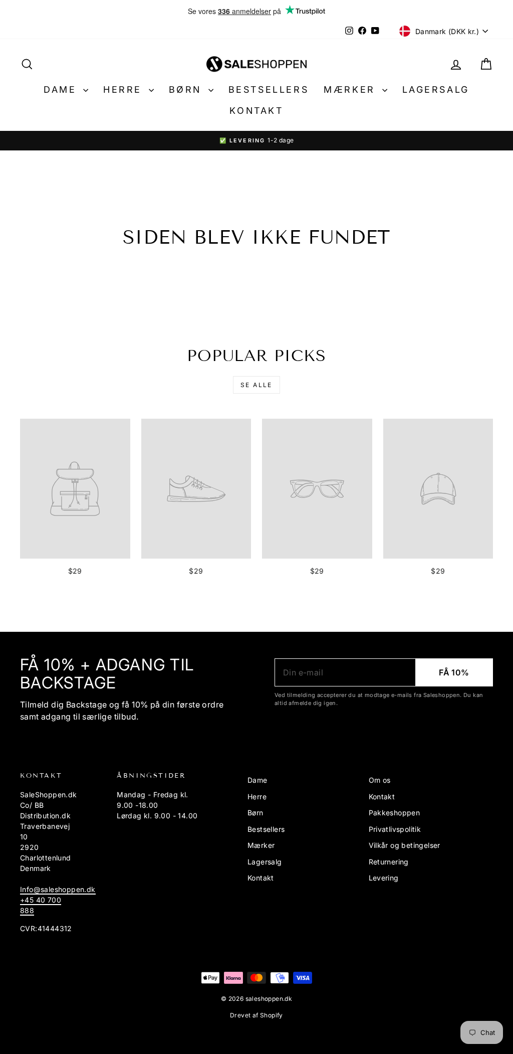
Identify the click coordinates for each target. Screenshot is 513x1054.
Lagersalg (435, 89)
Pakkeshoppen (394, 812)
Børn (187, 89)
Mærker (351, 89)
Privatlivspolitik (395, 829)
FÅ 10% (454, 672)
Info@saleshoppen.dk (58, 889)
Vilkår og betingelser (404, 845)
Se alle (256, 385)
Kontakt (256, 110)
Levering (384, 877)
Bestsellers (268, 89)
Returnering (389, 861)
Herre (124, 89)
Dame (62, 89)
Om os (380, 780)
